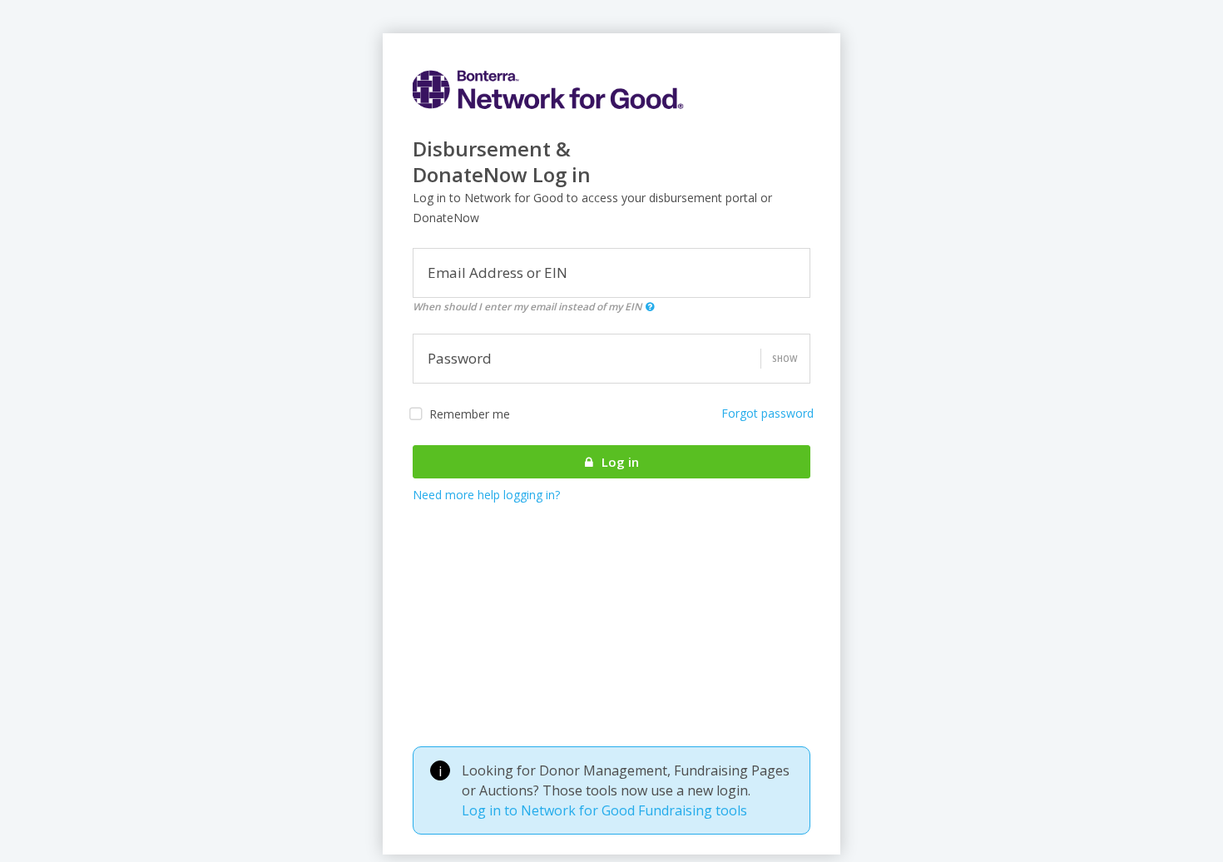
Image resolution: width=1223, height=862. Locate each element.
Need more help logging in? (486, 495)
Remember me (469, 414)
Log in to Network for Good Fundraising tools (604, 810)
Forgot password (767, 413)
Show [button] (784, 358)
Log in (618, 461)
